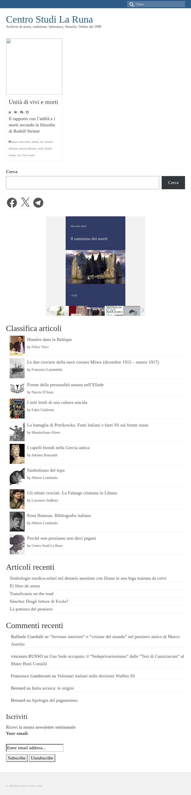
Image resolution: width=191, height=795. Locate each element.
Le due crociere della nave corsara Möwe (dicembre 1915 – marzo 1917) (93, 362)
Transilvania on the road (31, 593)
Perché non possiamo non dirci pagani (61, 538)
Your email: (17, 733)
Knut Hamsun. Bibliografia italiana (59, 515)
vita (19, 155)
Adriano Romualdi (44, 455)
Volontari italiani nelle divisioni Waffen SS (96, 675)
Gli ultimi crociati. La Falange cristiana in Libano (72, 492)
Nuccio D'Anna (42, 392)
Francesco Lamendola (47, 370)
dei (41, 141)
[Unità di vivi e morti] (34, 66)
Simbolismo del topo (46, 470)
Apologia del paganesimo (55, 700)
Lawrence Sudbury (45, 500)
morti (40, 148)
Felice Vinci (40, 347)
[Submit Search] (131, 4)
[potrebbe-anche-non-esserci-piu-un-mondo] (132, 311)
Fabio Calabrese (43, 410)
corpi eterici (24, 141)
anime (14, 141)
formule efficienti (27, 148)
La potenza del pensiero (31, 609)
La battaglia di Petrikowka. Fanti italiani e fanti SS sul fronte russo (87, 424)
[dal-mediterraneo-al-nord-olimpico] (114, 310)
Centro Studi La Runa (49, 19)
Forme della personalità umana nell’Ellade (65, 384)
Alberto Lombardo (44, 478)
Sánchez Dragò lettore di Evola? (39, 601)
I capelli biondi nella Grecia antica (58, 447)
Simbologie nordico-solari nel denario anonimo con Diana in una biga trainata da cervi (88, 578)
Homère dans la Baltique (49, 339)
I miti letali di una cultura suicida (57, 402)
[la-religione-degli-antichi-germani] (78, 310)
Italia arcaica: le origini (53, 688)
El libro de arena (25, 585)
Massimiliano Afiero (46, 432)
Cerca (11, 171)
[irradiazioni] (59, 311)
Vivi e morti (28, 155)
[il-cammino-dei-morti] (96, 310)
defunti (35, 141)
